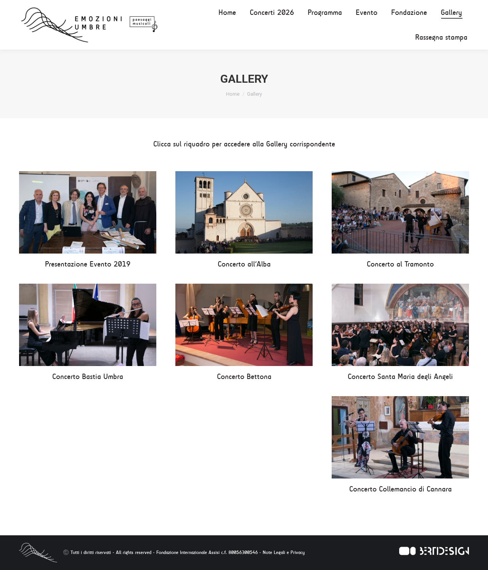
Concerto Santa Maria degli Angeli (400, 376)
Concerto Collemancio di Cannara (400, 488)
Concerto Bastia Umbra (87, 376)
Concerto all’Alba (244, 263)
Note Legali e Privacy (284, 552)
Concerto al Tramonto (400, 263)
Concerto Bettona (244, 376)
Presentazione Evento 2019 (87, 263)
